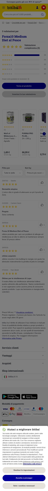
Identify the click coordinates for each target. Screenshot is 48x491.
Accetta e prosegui (24, 478)
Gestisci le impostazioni (24, 470)
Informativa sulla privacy (32, 464)
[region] (24, 458)
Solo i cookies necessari (24, 486)
